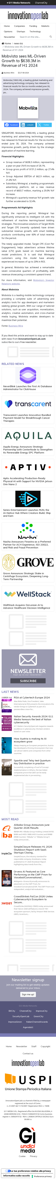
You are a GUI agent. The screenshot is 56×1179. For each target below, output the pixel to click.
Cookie (22, 1156)
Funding (33, 26)
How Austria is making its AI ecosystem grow (30, 740)
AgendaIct (28, 1027)
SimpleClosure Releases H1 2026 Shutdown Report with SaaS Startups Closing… (33, 849)
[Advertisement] (29, 967)
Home (7, 26)
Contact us (28, 1053)
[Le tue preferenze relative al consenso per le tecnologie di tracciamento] (42, 1176)
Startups (21, 31)
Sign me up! (28, 994)
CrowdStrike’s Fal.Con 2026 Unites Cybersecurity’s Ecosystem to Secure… (33, 899)
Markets (45, 26)
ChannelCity (41, 2)
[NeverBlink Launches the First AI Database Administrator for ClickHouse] (28, 375)
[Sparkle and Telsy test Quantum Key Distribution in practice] (7, 767)
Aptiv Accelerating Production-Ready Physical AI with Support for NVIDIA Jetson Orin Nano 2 (27, 481)
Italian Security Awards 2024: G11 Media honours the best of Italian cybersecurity (33, 719)
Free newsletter (28, 342)
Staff (33, 1046)
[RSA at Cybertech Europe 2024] (7, 704)
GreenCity (38, 1016)
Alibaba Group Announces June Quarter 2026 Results (31, 826)
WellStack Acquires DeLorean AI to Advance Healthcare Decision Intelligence (26, 606)
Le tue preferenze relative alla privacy (31, 1171)
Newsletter (9, 37)
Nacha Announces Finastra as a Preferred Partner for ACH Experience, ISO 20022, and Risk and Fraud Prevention (27, 544)
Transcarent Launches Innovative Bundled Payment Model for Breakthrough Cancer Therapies (27, 417)
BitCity (12, 1010)
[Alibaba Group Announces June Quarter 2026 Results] (7, 831)
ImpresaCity (42, 1010)
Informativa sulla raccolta (16, 1175)
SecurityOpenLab (21, 1016)
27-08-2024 (24, 73)
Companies (19, 26)
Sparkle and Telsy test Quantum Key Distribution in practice (32, 762)
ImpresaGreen (15, 1021)
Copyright (45, 1046)
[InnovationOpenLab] (28, 15)
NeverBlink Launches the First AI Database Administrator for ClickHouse (27, 388)
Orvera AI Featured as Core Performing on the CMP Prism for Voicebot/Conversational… (33, 874)
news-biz (18, 43)
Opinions (8, 31)
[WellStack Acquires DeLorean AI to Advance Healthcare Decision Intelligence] (28, 594)
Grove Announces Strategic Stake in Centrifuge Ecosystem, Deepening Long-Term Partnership (26, 576)
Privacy (33, 1156)
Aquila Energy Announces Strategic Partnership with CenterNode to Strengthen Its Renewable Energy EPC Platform (28, 449)
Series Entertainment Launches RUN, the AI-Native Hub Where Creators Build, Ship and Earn (27, 512)
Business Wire (8, 73)
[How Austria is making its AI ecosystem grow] (7, 745)
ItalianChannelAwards (37, 1021)
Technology (35, 31)
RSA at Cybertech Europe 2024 (32, 697)
